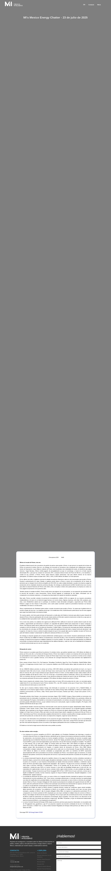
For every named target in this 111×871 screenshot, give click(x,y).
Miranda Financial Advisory (44, 868)
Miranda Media (41, 861)
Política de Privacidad (15, 870)
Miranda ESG (40, 864)
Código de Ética (26, 870)
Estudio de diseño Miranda (44, 866)
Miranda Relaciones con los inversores (44, 856)
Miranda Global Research (43, 859)
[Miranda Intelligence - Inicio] (14, 4)
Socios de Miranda (42, 853)
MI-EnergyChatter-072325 (36, 812)
